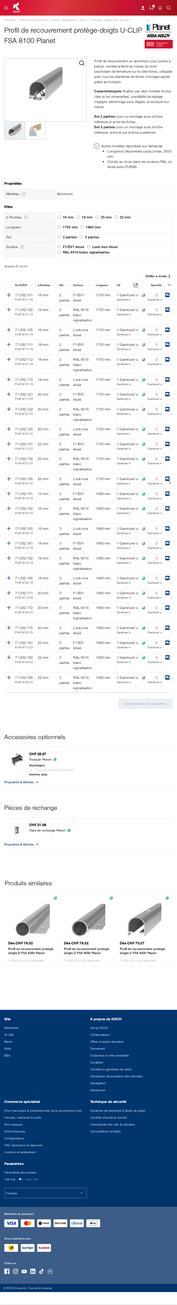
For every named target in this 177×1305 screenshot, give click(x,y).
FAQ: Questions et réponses (23, 1145)
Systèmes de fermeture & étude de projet (117, 1110)
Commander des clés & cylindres (112, 1124)
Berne (8, 1041)
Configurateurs (14, 1138)
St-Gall (8, 1034)
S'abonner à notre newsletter (109, 1055)
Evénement (97, 1048)
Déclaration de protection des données (116, 1076)
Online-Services (14, 1131)
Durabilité (96, 1062)
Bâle (7, 1055)
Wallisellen (11, 1028)
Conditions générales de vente (110, 1069)
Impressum (97, 1090)
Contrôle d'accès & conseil (108, 1117)
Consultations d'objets (105, 1131)
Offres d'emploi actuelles (107, 1041)
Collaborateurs (100, 1034)
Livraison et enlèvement (20, 1152)
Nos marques (13, 1124)
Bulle (7, 1048)
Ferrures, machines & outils (22, 1117)
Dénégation (98, 1083)
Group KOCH (99, 1028)
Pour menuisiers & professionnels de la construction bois (43, 1110)
